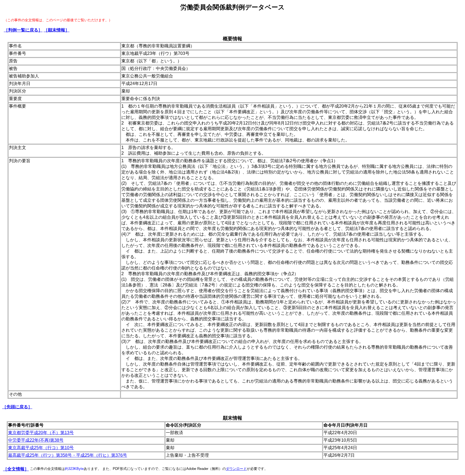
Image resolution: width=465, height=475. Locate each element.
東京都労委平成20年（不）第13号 (41, 432)
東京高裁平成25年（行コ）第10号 (41, 447)
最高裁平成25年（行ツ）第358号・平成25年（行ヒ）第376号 (67, 455)
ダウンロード (236, 469)
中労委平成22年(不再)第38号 (36, 440)
